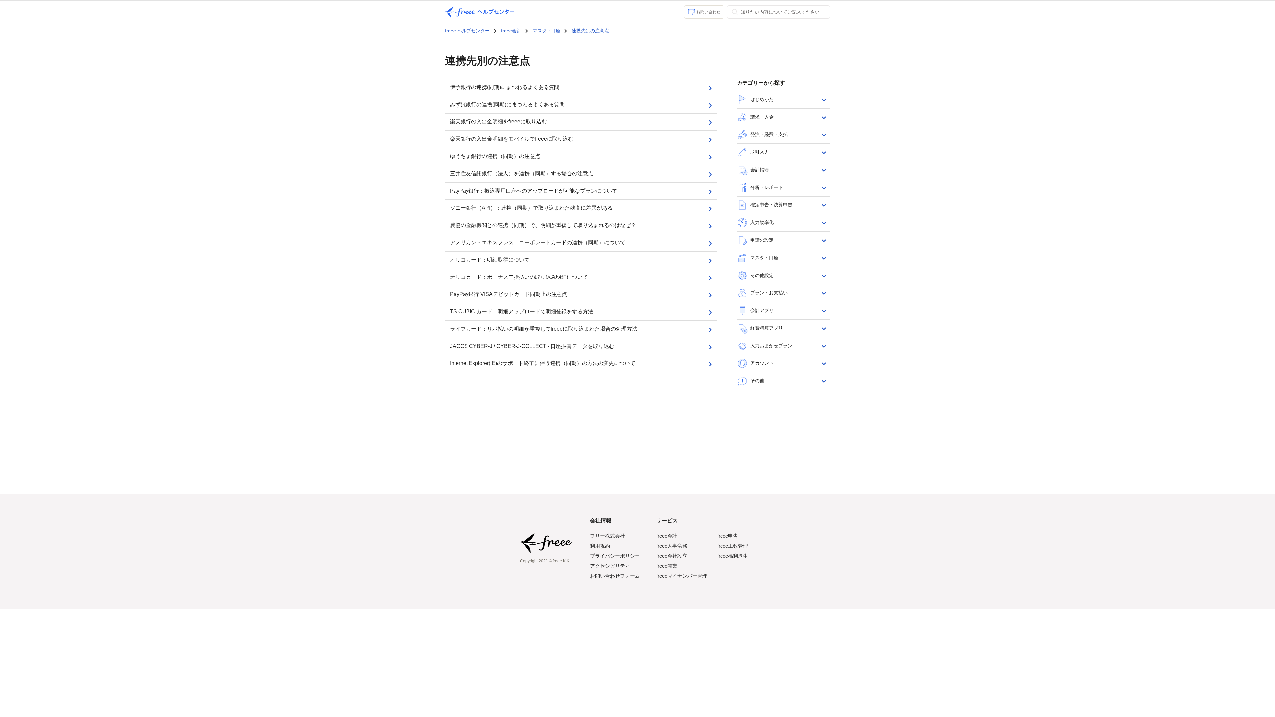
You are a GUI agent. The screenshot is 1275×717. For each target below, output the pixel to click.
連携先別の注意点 (590, 30)
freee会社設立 (671, 556)
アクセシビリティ (610, 566)
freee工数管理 (732, 546)
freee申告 (727, 536)
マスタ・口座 (546, 30)
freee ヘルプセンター (467, 30)
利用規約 (600, 546)
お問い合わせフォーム (615, 576)
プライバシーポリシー (615, 556)
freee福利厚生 (732, 556)
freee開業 (666, 566)
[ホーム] (480, 12)
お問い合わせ (708, 12)
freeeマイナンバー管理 (681, 576)
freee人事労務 (671, 546)
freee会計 (511, 30)
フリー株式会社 (607, 536)
